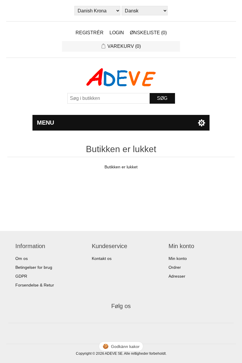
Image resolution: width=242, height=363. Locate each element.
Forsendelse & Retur (34, 285)
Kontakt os (102, 258)
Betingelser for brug (33, 267)
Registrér (90, 32)
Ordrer (175, 267)
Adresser (177, 276)
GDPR (21, 276)
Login (116, 32)
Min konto (178, 258)
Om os (21, 258)
